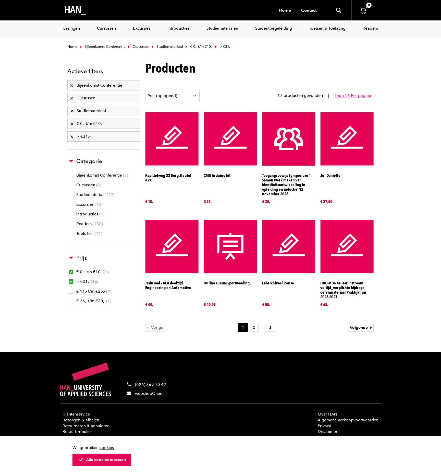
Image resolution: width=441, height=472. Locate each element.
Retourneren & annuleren (86, 425)
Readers (89, 223)
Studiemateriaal (169, 46)
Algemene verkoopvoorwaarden (348, 420)
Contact (309, 10)
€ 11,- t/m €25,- (93, 291)
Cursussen (140, 46)
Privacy (324, 425)
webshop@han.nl (151, 393)
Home (285, 10)
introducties (89, 214)
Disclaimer (327, 431)
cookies (107, 447)
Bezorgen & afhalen (81, 420)
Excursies (88, 204)
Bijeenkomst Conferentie (104, 46)
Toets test (88, 233)
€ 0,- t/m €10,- (201, 46)
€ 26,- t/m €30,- (93, 300)
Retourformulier (77, 431)
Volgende (359, 327)
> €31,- (86, 281)
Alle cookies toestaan (106, 459)
